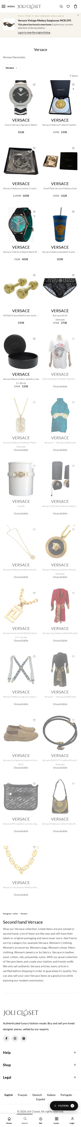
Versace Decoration (14, 57)
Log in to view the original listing (34, 32)
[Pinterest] (23, 1038)
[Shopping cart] (75, 6)
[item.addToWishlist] (34, 84)
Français (22, 1095)
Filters (65, 1105)
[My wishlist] (68, 6)
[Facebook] (6, 1038)
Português (66, 1095)
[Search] (61, 6)
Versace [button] (10, 67)
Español (40, 1099)
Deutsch (37, 1095)
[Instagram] (15, 1038)
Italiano (51, 1095)
